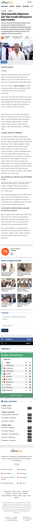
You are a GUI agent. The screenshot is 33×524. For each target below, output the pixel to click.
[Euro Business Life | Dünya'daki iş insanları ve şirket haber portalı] (7, 2)
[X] (18, 464)
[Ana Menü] (30, 2)
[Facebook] (15, 464)
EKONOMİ (4, 6)
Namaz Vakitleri (7, 473)
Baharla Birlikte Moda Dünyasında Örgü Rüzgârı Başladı (7, 274)
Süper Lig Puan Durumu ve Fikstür (8, 478)
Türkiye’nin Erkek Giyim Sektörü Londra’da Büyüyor (23, 305)
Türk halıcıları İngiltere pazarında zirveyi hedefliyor (7, 305)
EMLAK (18, 6)
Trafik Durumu (22, 473)
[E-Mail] (11, 254)
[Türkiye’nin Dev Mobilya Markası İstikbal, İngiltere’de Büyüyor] (24, 283)
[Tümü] (31, 348)
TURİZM (25, 493)
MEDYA (16, 497)
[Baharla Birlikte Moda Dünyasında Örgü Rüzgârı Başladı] (8, 267)
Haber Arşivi (22, 483)
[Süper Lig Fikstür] (31, 401)
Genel (29, 495)
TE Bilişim (13, 250)
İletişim (16, 517)
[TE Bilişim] (5, 251)
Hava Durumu (22, 469)
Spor (24, 495)
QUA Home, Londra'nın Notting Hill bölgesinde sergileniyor (24, 274)
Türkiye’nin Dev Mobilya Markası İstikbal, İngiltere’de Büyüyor (24, 290)
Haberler (3, 11)
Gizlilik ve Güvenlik (12, 520)
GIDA (20, 493)
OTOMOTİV (8, 493)
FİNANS (11, 6)
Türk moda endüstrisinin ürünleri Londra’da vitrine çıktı (8, 290)
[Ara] (28, 2)
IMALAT (20, 495)
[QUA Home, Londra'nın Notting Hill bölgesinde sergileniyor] (24, 267)
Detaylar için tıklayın (17, 395)
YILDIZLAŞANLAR (6, 495)
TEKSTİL (10, 11)
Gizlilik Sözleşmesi (12, 518)
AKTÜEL (15, 493)
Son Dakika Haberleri (8, 483)
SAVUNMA (25, 6)
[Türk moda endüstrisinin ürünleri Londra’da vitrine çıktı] (8, 283)
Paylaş (4, 62)
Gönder (4, 330)
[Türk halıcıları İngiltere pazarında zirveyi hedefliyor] (8, 298)
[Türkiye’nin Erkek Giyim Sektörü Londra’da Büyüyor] (24, 298)
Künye (7, 517)
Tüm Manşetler (23, 477)
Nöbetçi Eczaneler (8, 469)
